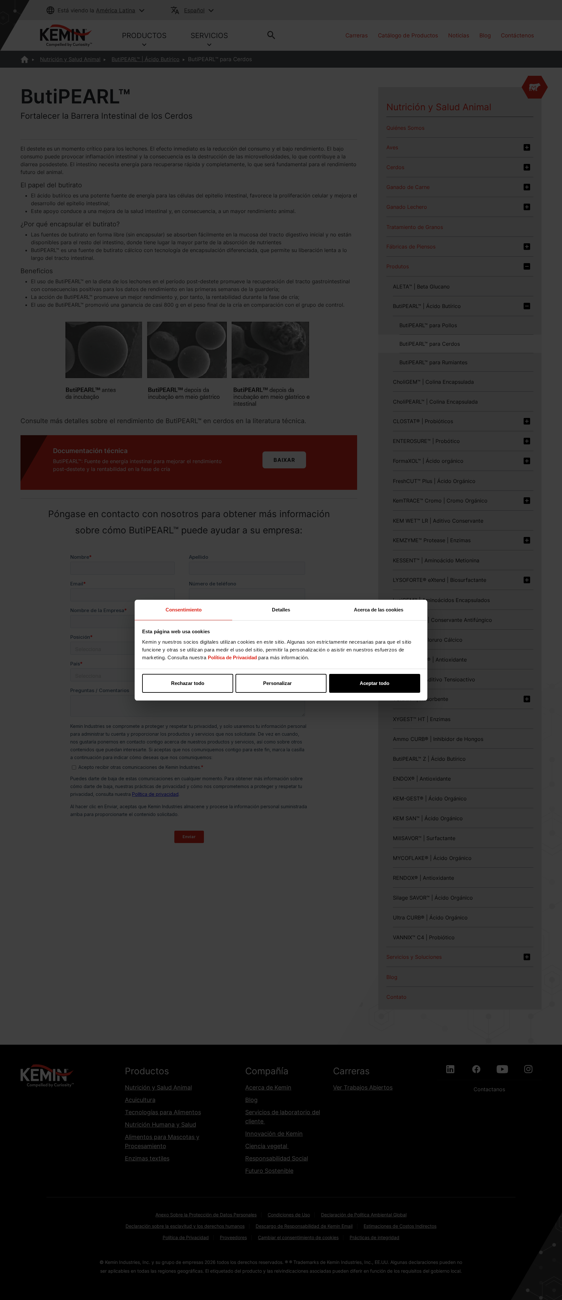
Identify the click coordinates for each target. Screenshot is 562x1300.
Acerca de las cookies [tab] (378, 609)
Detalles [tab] (281, 609)
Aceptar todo (374, 683)
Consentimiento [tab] (184, 609)
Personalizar (277, 683)
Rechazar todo (187, 683)
